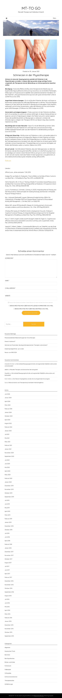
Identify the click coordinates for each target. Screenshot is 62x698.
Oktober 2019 (8, 493)
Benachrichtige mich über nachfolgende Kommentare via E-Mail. (31, 306)
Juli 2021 (7, 434)
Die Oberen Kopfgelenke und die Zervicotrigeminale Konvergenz (31, 379)
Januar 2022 (8, 430)
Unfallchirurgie (9, 684)
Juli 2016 (7, 599)
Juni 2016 (7, 603)
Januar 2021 (8, 449)
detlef (6, 369)
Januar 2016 (8, 621)
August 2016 (8, 595)
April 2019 (7, 511)
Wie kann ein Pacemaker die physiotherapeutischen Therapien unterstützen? (26, 345)
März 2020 (7, 474)
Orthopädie (8, 673)
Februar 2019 (8, 518)
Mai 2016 (7, 606)
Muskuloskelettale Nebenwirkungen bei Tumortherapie (20, 337)
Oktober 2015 (8, 632)
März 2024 (7, 405)
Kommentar (9, 258)
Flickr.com (8, 160)
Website (7, 295)
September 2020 (9, 456)
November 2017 (9, 555)
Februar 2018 (8, 544)
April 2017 (7, 573)
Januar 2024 (8, 412)
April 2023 (7, 419)
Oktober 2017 (8, 559)
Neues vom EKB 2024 (11, 352)
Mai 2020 (7, 467)
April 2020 (7, 471)
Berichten (7, 655)
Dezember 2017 (9, 551)
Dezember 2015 (9, 625)
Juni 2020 (7, 463)
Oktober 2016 (8, 588)
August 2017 (8, 562)
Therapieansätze (9, 680)
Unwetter (7, 373)
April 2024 (7, 401)
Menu (54, 18)
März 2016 (7, 614)
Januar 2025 (8, 397)
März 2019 (7, 515)
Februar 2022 (8, 427)
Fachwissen (8, 666)
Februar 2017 (8, 577)
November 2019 (9, 489)
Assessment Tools (10, 651)
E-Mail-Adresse (10, 288)
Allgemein (7, 647)
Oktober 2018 (8, 529)
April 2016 (7, 610)
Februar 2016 (8, 617)
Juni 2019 (7, 504)
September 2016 (9, 592)
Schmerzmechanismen (11, 677)
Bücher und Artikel (10, 662)
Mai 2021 (7, 438)
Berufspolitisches (9, 658)
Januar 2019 (8, 522)
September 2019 (9, 496)
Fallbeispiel (8, 669)
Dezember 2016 (9, 581)
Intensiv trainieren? (10, 341)
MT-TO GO (31, 8)
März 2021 (7, 441)
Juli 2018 (7, 533)
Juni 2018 (7, 537)
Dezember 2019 (9, 485)
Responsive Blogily (39, 695)
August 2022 (8, 423)
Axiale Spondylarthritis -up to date (14, 349)
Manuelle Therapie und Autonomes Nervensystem (24, 369)
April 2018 (7, 540)
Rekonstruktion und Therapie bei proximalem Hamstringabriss (26, 382)
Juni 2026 (7, 394)
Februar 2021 (8, 445)
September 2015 (9, 636)
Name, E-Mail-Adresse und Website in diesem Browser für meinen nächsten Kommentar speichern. (31, 302)
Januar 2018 (8, 548)
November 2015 (9, 628)
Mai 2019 (7, 507)
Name (7, 280)
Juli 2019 (7, 500)
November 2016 (9, 584)
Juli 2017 (7, 566)
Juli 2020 (7, 460)
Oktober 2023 (8, 416)
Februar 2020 (8, 478)
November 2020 (9, 452)
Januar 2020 (8, 482)
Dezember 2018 (9, 526)
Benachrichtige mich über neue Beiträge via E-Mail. (31, 309)
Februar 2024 (8, 409)
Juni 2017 (7, 570)
